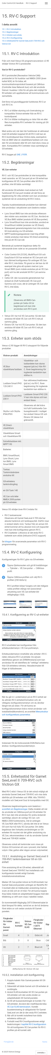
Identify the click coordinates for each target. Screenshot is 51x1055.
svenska (40, 1053)
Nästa (44, 1042)
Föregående (8, 1042)
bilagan (8, 541)
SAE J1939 (22, 154)
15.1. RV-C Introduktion (11, 29)
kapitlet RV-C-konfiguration (34, 1024)
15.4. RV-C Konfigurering (12, 38)
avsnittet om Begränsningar (14, 809)
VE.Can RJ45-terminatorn (18, 1007)
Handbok (12, 3)
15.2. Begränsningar (10, 32)
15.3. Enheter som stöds (12, 35)
